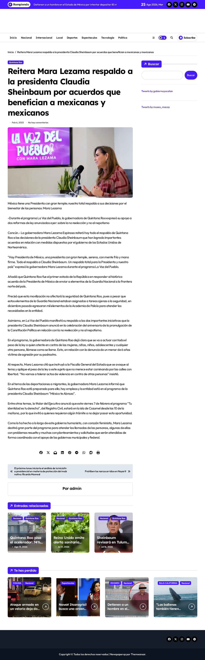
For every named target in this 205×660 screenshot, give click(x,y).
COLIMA (17, 583)
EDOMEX (115, 583)
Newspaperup (118, 654)
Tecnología (107, 37)
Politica (122, 37)
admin (75, 488)
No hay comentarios (38, 122)
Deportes (72, 37)
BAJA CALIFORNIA (168, 583)
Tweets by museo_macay (155, 107)
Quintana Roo (15, 62)
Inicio (13, 37)
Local (59, 37)
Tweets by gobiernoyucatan (157, 91)
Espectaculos (89, 37)
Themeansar (138, 654)
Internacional (44, 37)
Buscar (153, 64)
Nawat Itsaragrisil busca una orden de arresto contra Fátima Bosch (72, 611)
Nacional (26, 37)
